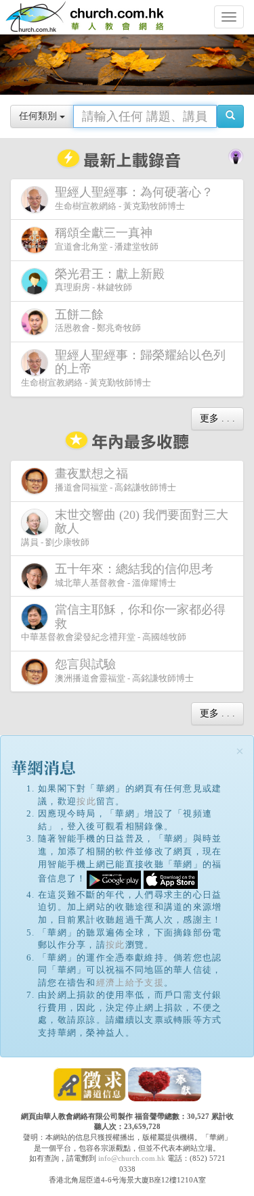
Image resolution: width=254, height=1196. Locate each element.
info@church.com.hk (131, 1158)
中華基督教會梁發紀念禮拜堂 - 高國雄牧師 (123, 622)
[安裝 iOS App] (171, 878)
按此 (86, 801)
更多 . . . (217, 418)
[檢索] (230, 116)
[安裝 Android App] (114, 878)
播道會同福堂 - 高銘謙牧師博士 (115, 479)
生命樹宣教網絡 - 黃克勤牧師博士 (134, 198)
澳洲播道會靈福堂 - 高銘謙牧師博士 (124, 670)
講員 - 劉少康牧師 (124, 527)
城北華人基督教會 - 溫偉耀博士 (134, 575)
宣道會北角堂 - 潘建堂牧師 (106, 239)
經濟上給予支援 (130, 983)
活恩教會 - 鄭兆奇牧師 (98, 321)
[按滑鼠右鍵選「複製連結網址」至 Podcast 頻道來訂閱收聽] (236, 155)
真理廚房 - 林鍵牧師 (110, 280)
